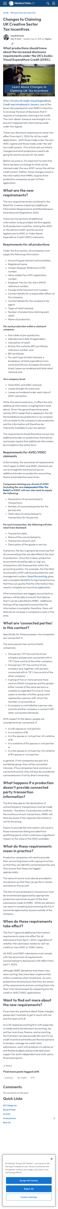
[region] (29, 1180)
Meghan (48, 39)
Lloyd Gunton (17, 35)
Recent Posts (9, 1109)
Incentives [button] (9, 1078)
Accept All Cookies (29, 1180)
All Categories (10, 1105)
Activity (6, 1114)
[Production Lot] (22, 3)
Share (7, 1066)
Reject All (29, 1189)
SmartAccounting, (37, 576)
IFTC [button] (33, 1078)
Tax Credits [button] (21, 1078)
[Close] (51, 1159)
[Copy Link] (12, 43)
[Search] (48, 3)
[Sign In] (53, 3)
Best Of (7, 1122)
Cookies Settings (29, 1197)
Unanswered (29, 1118)
